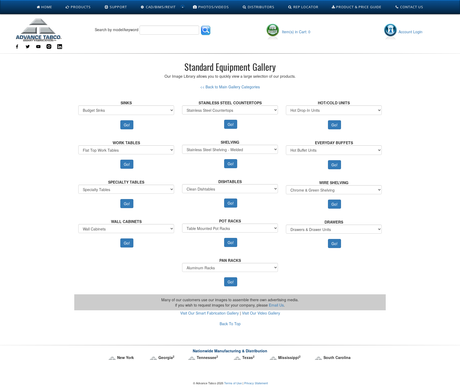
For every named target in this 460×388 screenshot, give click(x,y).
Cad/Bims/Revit (160, 7)
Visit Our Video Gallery (261, 313)
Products (80, 7)
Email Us (276, 305)
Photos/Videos (213, 7)
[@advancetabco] (27, 46)
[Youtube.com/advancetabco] (38, 46)
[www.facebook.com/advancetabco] (17, 46)
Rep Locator (305, 7)
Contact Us (411, 7)
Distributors (260, 7)
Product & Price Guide (358, 7)
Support (118, 7)
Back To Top (230, 323)
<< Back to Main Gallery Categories (230, 86)
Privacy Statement (256, 383)
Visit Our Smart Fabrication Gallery (209, 313)
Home (46, 7)
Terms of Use (233, 383)
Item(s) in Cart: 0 (295, 31)
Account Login (410, 31)
